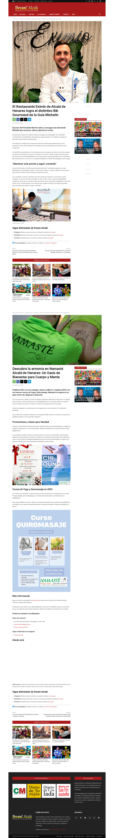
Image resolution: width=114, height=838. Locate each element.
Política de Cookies (79, 836)
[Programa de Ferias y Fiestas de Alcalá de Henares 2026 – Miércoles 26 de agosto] (41, 290)
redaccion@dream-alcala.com (57, 829)
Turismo (65, 14)
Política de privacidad (68, 836)
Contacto (50, 1)
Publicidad (36, 1)
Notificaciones (44, 1)
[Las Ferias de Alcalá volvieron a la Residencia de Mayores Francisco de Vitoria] (41, 270)
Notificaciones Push (90, 836)
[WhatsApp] (97, 1)
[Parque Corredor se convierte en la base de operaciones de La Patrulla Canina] (21, 290)
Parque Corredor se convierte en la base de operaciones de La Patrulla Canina (20, 299)
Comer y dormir (54, 14)
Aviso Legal (59, 836)
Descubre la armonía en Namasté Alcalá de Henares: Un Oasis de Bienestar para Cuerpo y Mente (25, 252)
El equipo (31, 1)
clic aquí (52, 232)
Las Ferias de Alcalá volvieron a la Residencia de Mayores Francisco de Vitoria (41, 279)
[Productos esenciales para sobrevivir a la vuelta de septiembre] (61, 270)
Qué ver (31, 14)
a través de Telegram (50, 243)
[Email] (25, 119)
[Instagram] (89, 1)
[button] (100, 14)
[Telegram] (92, 1)
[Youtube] (100, 1)
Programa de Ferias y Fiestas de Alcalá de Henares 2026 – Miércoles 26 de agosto (41, 299)
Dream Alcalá (15, 19)
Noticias (22, 14)
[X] (95, 1)
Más (73, 14)
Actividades (41, 14)
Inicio (15, 14)
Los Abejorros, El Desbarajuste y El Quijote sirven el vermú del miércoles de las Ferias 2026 (21, 279)
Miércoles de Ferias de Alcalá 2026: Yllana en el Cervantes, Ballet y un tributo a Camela (60, 299)
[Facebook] (86, 1)
